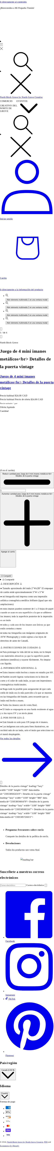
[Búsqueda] (27, 73)
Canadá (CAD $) (7, 1070)
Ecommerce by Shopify (9, 1146)
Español (4, 1093)
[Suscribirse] (46, 885)
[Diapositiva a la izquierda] (1, 329)
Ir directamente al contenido (13, 2)
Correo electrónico (35, 885)
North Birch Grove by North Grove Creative (25, 1142)
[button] (27, 571)
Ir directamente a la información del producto (21, 289)
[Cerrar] (1, 782)
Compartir (7, 576)
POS (46, 1142)
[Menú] (1, 45)
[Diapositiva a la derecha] (1, 336)
